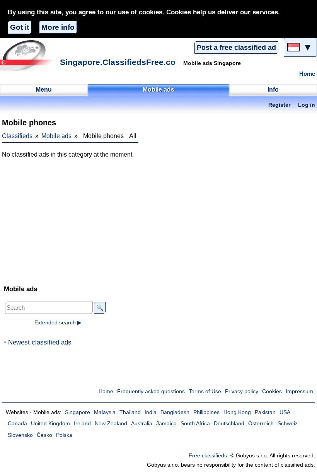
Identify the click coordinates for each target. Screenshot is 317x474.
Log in (306, 105)
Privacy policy (241, 391)
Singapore (77, 412)
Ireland (82, 423)
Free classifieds (208, 456)
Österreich (261, 423)
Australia (141, 423)
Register (279, 105)
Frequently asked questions (151, 391)
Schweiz (288, 423)
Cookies (272, 391)
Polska (64, 435)
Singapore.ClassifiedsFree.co (118, 62)
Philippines (206, 412)
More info (58, 27)
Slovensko (20, 435)
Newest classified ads (40, 342)
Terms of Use (205, 391)
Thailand (130, 412)
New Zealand (111, 423)
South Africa (195, 423)
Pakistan (265, 412)
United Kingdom (50, 423)
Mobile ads (56, 136)
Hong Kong (237, 412)
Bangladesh (174, 412)
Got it (19, 27)
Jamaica (166, 423)
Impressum (299, 391)
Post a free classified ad (236, 47)
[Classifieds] (29, 55)
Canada (17, 423)
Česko (44, 435)
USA (285, 412)
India (151, 412)
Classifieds (17, 136)
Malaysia (105, 412)
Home (307, 74)
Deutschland (229, 423)
